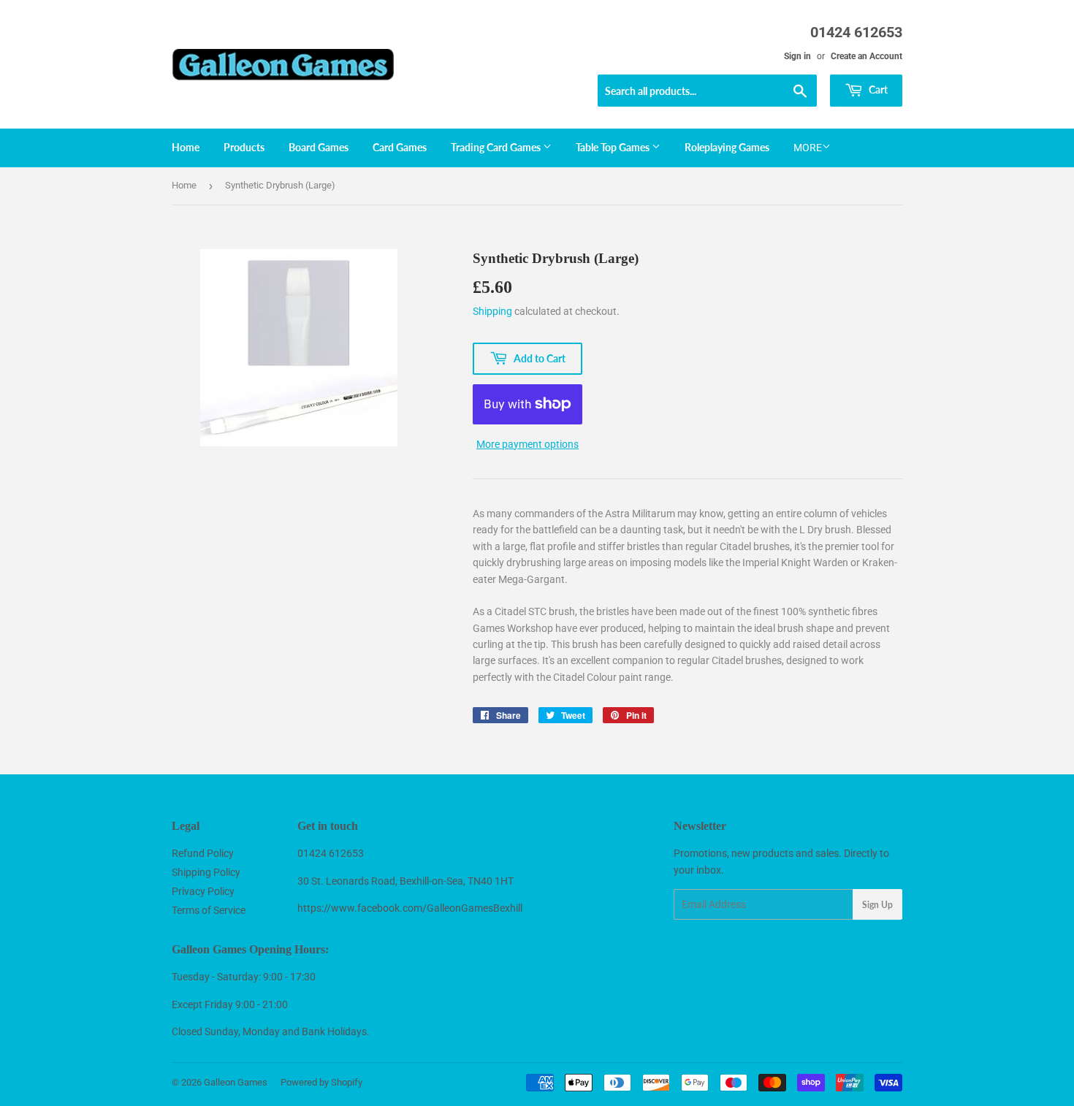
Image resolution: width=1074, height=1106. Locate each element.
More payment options (527, 444)
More (807, 147)
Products (244, 147)
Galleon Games (235, 1082)
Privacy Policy (203, 891)
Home (185, 147)
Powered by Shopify (321, 1082)
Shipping (492, 311)
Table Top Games (614, 147)
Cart (877, 89)
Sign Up (877, 904)
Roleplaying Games (727, 147)
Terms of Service (208, 910)
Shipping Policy (206, 872)
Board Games (319, 147)
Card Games (400, 147)
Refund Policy (203, 853)
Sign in (797, 56)
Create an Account (866, 56)
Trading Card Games (497, 147)
